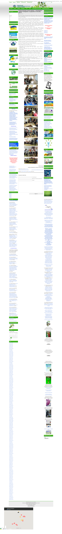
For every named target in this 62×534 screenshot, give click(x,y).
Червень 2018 (11, 450)
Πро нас (15, 8)
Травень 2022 (11, 398)
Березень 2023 (11, 387)
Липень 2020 (11, 422)
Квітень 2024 (11, 373)
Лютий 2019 (10, 441)
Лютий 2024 (10, 375)
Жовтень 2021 (11, 406)
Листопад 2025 (11, 352)
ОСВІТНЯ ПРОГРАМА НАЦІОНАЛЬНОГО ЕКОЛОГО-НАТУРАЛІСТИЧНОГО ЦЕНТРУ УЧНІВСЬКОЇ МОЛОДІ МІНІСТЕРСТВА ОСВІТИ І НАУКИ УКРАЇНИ (13, 133)
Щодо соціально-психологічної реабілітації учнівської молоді (49, 253)
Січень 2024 (10, 376)
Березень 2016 (11, 479)
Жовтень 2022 (11, 393)
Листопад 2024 (11, 365)
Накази (30, 8)
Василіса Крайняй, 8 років (47, 121)
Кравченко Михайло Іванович (48, 117)
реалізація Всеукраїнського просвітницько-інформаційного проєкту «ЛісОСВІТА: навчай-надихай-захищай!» (13, 237)
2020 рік (10, 193)
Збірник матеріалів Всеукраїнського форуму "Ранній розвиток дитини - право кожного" (48, 218)
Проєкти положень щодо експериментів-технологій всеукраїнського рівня (12, 170)
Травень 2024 (11, 372)
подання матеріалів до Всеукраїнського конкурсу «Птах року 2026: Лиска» (13, 305)
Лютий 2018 (10, 454)
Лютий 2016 (10, 480)
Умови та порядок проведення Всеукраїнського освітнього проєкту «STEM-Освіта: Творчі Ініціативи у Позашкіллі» (13, 245)
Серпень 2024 (11, 369)
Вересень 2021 (11, 407)
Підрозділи (18, 2)
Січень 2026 (10, 350)
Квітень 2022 (11, 399)
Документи (22, 8)
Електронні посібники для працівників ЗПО (48, 388)
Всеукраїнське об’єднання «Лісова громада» (12, 319)
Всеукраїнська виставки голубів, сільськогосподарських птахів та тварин (13, 259)
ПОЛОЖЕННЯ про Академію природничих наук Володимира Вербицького (48, 68)
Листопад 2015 (11, 484)
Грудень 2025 (11, 351)
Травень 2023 (11, 385)
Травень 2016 (11, 477)
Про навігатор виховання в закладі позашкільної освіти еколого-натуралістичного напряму (48, 304)
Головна (10, 2)
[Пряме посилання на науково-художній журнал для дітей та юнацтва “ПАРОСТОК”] (48, 417)
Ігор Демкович (32, 506)
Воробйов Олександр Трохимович (48, 115)
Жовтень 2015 (11, 485)
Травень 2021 (11, 411)
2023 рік (10, 195)
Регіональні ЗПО (23, 2)
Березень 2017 (11, 466)
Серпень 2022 (11, 395)
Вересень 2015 (11, 486)
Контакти (14, 2)
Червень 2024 (11, 371)
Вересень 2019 (11, 433)
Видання (18, 8)
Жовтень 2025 (11, 353)
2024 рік (10, 196)
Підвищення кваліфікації (45, 8)
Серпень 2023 (11, 382)
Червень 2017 (11, 463)
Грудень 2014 (11, 496)
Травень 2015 (11, 490)
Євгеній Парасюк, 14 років (47, 122)
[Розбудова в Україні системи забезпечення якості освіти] (48, 209)
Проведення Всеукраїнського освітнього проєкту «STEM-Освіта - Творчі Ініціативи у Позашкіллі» (13, 242)
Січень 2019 (10, 442)
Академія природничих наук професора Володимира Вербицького (47, 65)
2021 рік (10, 194)
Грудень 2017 (11, 456)
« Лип (10, 339)
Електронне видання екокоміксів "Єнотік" (48, 429)
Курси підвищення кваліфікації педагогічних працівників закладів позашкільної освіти (13, 223)
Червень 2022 (11, 397)
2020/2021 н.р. (46, 31)
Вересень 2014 (11, 499)
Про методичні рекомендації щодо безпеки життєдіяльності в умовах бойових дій (48, 270)
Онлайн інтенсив (11, 232)
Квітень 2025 (11, 360)
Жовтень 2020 (11, 419)
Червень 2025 (11, 358)
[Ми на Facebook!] (41, 2)
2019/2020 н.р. (46, 30)
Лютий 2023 (10, 388)
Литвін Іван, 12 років (46, 125)
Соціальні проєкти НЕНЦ (48, 90)
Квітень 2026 (11, 347)
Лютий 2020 (10, 428)
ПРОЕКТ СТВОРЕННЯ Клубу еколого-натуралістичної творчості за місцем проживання (48, 311)
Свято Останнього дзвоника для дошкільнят (37, 169)
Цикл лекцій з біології (47, 69)
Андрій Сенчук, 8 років (47, 124)
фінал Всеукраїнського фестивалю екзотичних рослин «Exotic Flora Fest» (13, 290)
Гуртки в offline (46, 14)
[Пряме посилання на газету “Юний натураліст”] (48, 427)
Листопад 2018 (11, 444)
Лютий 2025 (10, 362)
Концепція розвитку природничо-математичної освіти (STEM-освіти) (12, 167)
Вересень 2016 (11, 473)
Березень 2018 (11, 453)
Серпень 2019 (11, 434)
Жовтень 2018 (11, 445)
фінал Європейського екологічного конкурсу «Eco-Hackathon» (12, 263)
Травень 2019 (11, 438)
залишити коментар (24, 171)
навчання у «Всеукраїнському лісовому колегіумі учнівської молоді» (13, 281)
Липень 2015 (11, 488)
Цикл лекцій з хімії (46, 70)
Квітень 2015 (11, 491)
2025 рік (10, 197)
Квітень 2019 (11, 439)
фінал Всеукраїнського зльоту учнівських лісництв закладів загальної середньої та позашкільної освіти (13, 285)
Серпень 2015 (11, 487)
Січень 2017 (10, 468)
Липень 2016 (11, 475)
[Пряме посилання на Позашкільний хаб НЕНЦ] (13, 88)
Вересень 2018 (11, 446)
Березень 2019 (11, 440)
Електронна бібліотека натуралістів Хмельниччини (48, 394)
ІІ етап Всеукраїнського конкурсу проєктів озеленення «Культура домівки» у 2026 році (13, 314)
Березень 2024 (11, 374)
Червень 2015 (11, 489)
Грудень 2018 (11, 443)
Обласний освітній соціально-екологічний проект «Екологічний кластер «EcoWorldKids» (48, 308)
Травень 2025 (11, 359)
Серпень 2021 (11, 408)
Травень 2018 (11, 451)
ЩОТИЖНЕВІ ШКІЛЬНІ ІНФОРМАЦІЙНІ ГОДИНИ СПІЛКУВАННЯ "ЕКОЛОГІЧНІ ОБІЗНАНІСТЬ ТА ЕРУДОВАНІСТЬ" (48, 299)
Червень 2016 (11, 476)
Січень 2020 (10, 429)
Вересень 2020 (11, 420)
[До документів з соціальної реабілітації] (48, 147)
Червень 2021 (11, 410)
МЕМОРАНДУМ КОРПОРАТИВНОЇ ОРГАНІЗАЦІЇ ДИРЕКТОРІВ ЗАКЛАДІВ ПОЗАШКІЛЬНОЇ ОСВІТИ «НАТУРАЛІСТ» (13, 100)
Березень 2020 (11, 427)
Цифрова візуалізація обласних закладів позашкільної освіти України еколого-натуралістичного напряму (48, 221)
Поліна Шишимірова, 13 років (48, 127)
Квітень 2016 (11, 478)
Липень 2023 (11, 383)
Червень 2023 (11, 384)
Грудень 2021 (11, 404)
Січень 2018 (10, 455)
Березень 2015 (11, 492)
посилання (29, 171)
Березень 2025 (11, 361)
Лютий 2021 (10, 415)
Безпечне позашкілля (47, 71)
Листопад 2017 (11, 457)
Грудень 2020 (11, 417)
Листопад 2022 (11, 392)
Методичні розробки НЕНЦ (48, 392)
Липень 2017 (11, 462)
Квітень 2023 (11, 386)
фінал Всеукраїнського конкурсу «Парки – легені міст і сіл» (13, 300)
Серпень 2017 (11, 461)
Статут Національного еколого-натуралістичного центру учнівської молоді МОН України (13, 128)
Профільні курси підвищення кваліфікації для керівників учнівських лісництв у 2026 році (13, 218)
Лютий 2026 (10, 349)
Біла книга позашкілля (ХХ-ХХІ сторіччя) (48, 320)
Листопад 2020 (11, 418)
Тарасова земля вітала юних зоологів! (24, 169)
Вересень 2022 (11, 394)
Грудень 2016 (11, 469)
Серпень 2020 (11, 421)
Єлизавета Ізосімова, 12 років (48, 123)
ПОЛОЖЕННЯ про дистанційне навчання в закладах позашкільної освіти (48, 265)
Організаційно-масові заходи (36, 8)
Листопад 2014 (11, 497)
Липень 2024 (11, 370)
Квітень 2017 (11, 465)
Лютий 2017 (10, 467)
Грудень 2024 (11, 364)
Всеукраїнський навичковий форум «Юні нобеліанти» (12, 255)
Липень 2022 (11, 396)
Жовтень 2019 (11, 432)
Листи (27, 8)
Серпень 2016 (11, 474)
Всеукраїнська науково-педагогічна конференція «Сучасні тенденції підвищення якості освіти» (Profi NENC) (13, 204)
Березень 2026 (11, 348)
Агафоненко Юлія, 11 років (47, 126)
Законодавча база (29, 2)
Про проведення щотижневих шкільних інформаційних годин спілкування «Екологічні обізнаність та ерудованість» (48, 295)
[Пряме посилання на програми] (48, 348)
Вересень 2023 (11, 381)
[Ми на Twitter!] (43, 2)
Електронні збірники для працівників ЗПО (48, 390)
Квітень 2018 (11, 452)
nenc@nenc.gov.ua (32, 505)
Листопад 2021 (11, 405)
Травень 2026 (11, 346)
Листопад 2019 (11, 431)
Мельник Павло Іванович (47, 118)
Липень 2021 (11, 409)
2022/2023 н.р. (46, 32)
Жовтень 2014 (11, 498)
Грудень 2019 (11, 430)
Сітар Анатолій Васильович (47, 116)
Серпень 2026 (11, 342)
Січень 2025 (10, 363)
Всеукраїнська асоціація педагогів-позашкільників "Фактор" (12, 94)
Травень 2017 (11, 464)
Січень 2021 (10, 416)
